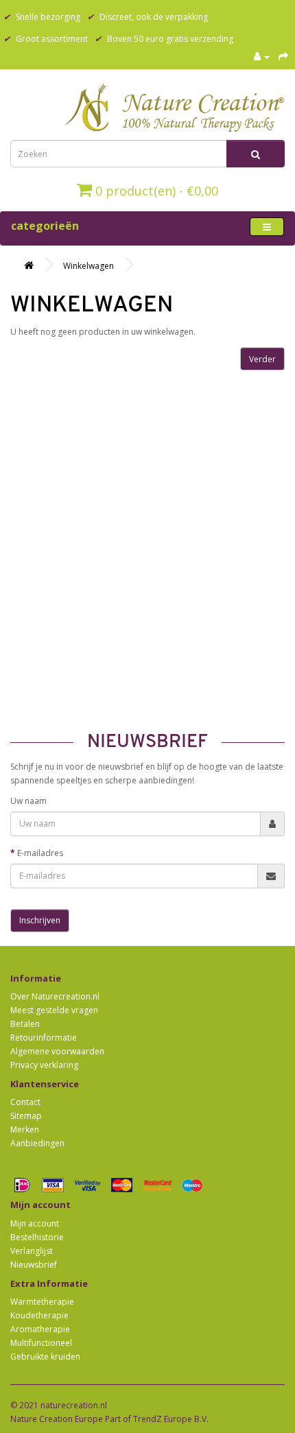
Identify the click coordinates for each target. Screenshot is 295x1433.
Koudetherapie (39, 1315)
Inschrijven (39, 920)
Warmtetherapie (42, 1301)
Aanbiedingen (37, 1143)
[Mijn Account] (262, 56)
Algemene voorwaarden (57, 1051)
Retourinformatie (43, 1037)
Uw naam (28, 801)
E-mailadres (40, 853)
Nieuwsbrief (33, 1264)
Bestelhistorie (37, 1237)
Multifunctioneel (41, 1343)
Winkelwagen (88, 266)
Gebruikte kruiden (45, 1356)
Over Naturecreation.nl (54, 996)
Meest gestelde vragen (54, 1010)
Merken (24, 1129)
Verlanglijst (31, 1251)
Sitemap (26, 1116)
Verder (262, 359)
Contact (25, 1102)
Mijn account (34, 1223)
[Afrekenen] (283, 56)
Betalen (25, 1024)
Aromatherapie (40, 1329)
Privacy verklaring (44, 1065)
